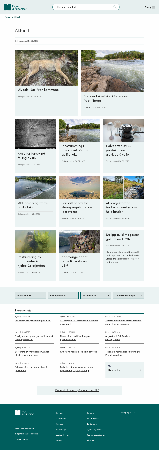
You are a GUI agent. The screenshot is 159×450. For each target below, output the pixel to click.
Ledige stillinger (63, 435)
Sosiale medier (21, 439)
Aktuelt (59, 440)
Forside (8, 17)
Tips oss (59, 424)
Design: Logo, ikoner (95, 435)
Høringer (90, 413)
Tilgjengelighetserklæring (26, 433)
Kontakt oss (61, 418)
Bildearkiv (91, 440)
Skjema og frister (94, 429)
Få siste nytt (61, 429)
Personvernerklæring (24, 428)
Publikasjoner (92, 418)
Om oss (59, 413)
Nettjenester (91, 424)
